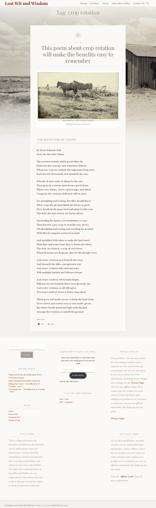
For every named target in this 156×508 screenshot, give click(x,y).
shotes (85, 225)
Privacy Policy (118, 418)
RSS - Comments (66, 402)
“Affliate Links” (127, 476)
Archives (94, 3)
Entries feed (13, 414)
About (105, 3)
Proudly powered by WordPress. (19, 505)
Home (84, 3)
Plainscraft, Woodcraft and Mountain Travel (25, 375)
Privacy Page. (137, 383)
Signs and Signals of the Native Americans (24, 381)
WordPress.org (14, 420)
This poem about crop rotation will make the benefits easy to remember (78, 54)
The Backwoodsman (16, 378)
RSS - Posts (64, 399)
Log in (11, 411)
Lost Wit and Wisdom (26, 3)
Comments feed (14, 417)
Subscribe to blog (121, 3)
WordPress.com (60, 505)
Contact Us (138, 3)
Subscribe (78, 375)
